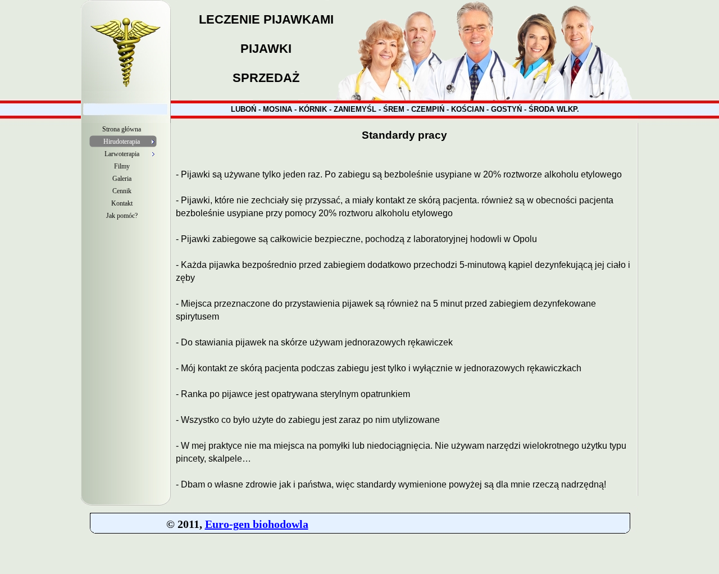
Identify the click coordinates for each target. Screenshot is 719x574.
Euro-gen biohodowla (256, 524)
